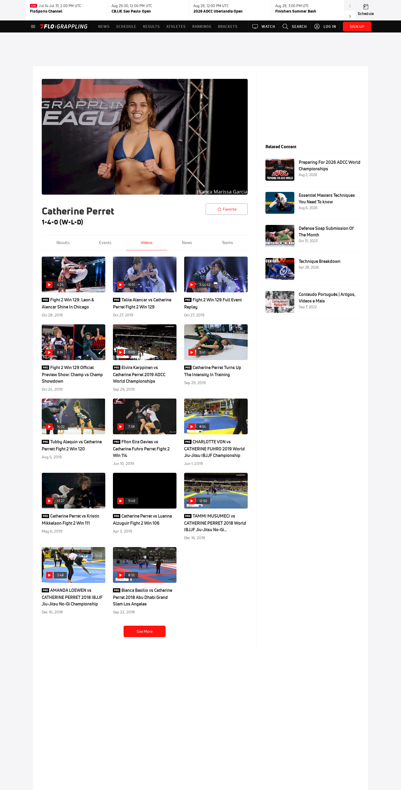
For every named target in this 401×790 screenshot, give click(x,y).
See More (144, 631)
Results (63, 242)
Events (105, 242)
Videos (146, 242)
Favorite (230, 209)
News (187, 242)
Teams (227, 242)
